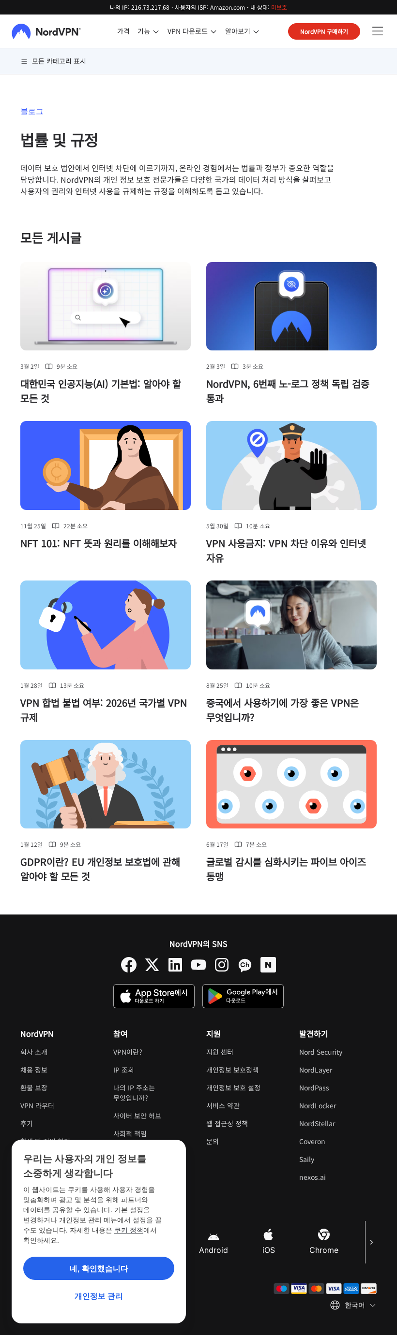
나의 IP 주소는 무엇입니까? (134, 1093)
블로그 (32, 111)
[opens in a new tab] (129, 964)
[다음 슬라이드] (371, 1242)
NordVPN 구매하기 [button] (324, 31)
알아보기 (237, 31)
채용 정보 (59, 1069)
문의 (212, 1141)
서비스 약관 (245, 1105)
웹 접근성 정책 (227, 1123)
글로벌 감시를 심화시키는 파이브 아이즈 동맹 (286, 869)
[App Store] (154, 996)
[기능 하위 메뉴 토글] (156, 31)
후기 (26, 1123)
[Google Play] (243, 996)
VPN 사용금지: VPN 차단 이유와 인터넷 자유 (286, 550)
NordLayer (338, 1069)
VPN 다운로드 (188, 31)
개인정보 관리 (99, 1296)
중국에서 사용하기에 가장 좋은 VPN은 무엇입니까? (282, 710)
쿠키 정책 (128, 1230)
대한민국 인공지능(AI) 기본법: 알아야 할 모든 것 (100, 391)
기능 (143, 31)
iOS (268, 1250)
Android (213, 1250)
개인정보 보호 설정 (233, 1087)
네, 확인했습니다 (99, 1268)
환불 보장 (33, 1087)
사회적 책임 (130, 1133)
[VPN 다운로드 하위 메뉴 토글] (213, 31)
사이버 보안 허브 (137, 1115)
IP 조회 (123, 1069)
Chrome (323, 1250)
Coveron (338, 1141)
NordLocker (338, 1105)
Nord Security (338, 1052)
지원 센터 (219, 1052)
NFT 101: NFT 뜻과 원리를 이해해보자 (98, 543)
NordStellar (338, 1123)
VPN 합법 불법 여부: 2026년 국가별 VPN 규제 (103, 710)
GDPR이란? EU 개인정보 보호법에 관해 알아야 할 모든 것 (100, 869)
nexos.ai (338, 1177)
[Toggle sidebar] (377, 31)
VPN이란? (127, 1052)
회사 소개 (33, 1052)
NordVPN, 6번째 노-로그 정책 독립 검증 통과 (287, 391)
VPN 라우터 (37, 1105)
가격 (123, 31)
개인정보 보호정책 (245, 1069)
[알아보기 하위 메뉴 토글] (256, 31)
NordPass (338, 1087)
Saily (337, 1159)
